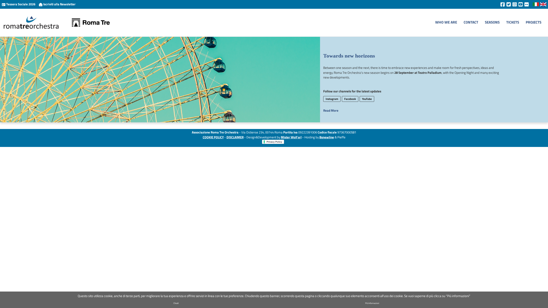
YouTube (367, 99)
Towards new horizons (349, 56)
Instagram (332, 99)
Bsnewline (326, 137)
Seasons (492, 22)
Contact (471, 22)
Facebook (350, 99)
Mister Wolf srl (291, 137)
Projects (533, 22)
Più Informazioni (372, 303)
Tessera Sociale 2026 (21, 4)
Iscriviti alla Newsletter (59, 4)
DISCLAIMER (235, 137)
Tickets (512, 22)
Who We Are (446, 22)
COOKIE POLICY (213, 137)
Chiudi (176, 303)
